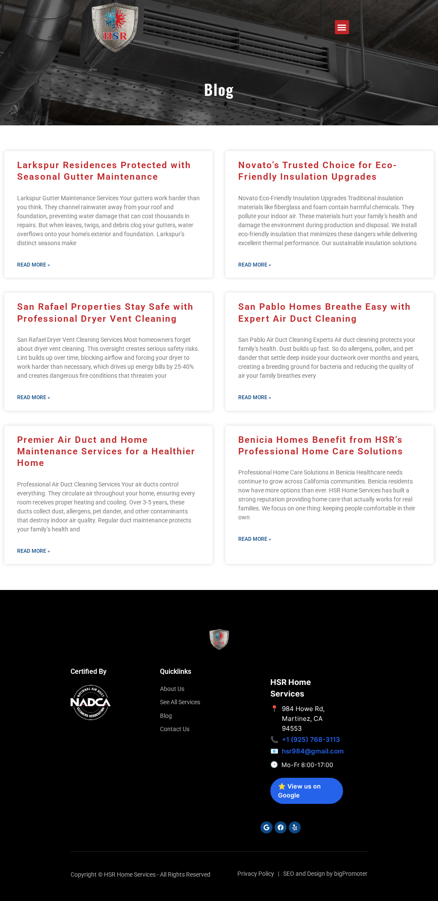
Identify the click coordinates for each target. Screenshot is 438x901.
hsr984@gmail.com (313, 751)
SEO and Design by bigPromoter (325, 873)
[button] (342, 27)
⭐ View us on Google (299, 790)
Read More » (33, 265)
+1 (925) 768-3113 (311, 739)
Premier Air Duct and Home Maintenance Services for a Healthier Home (106, 451)
